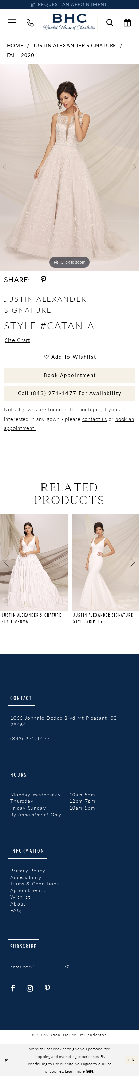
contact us (94, 419)
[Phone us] (30, 23)
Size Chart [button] (17, 340)
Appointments (27, 890)
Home (15, 45)
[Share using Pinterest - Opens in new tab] (43, 279)
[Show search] (110, 23)
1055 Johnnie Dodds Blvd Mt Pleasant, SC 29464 (63, 721)
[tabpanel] (69, 167)
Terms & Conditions (34, 883)
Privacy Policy (28, 870)
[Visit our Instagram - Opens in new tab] (30, 988)
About (18, 903)
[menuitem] (12, 23)
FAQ (15, 910)
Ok (131, 1060)
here (89, 1071)
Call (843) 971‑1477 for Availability (69, 393)
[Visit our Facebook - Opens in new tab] (13, 988)
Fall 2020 (20, 55)
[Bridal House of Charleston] (69, 23)
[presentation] (34, 562)
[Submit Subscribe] (64, 966)
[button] (12, 23)
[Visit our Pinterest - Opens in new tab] (47, 988)
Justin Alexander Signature (74, 45)
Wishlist (20, 897)
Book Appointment (70, 375)
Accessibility (26, 877)
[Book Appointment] (127, 23)
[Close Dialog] (6, 1059)
